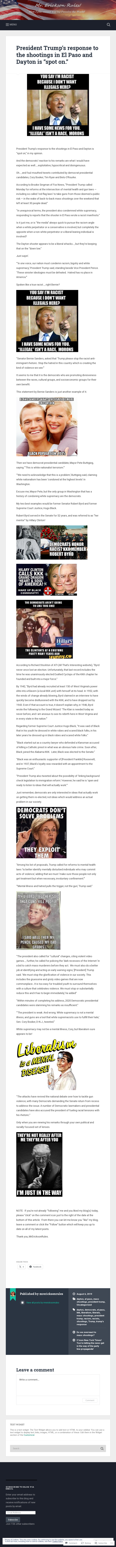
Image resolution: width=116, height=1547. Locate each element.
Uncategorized (84, 1305)
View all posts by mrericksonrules (42, 1302)
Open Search (108, 25)
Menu (13, 24)
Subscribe (13, 1519)
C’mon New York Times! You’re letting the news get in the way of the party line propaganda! (90, 1344)
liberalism (86, 1312)
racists (95, 1318)
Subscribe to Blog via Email (20, 1488)
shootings (82, 1321)
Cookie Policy (57, 1541)
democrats (90, 1310)
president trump (96, 1302)
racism (87, 1318)
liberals (96, 1312)
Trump (91, 1321)
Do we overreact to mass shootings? (86, 1334)
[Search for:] (58, 1448)
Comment (89, 1400)
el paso (88, 1299)
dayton (80, 1299)
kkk (78, 1312)
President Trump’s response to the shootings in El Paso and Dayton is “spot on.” (57, 54)
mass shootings (85, 1315)
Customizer (29, 1435)
